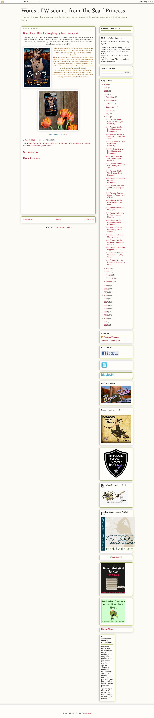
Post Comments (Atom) (63, 227)
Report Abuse (107, 629)
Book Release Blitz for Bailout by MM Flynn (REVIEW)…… (114, 122)
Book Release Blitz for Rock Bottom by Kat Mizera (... (114, 202)
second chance (36, 146)
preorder (61, 143)
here (65, 135)
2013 (106, 315)
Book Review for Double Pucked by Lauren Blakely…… (115, 215)
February (109, 278)
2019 (106, 295)
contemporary (37, 143)
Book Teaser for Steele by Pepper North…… (115, 248)
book (30, 143)
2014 (106, 312)
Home (58, 220)
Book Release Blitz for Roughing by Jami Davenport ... (114, 129)
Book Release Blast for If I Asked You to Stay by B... (115, 188)
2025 (106, 88)
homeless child (48, 143)
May (108, 268)
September (110, 107)
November (110, 100)
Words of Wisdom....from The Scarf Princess (73, 10)
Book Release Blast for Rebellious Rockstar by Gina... (115, 262)
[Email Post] (40, 140)
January (109, 281)
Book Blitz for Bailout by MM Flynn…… (114, 209)
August (109, 110)
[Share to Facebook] (51, 140)
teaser (49, 146)
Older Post (89, 220)
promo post (68, 143)
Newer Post (28, 220)
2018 (106, 299)
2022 (106, 286)
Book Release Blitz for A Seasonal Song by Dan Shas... (115, 136)
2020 (106, 292)
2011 (106, 322)
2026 (106, 84)
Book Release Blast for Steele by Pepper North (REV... (115, 195)
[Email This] (44, 140)
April (108, 271)
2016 (106, 305)
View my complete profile (110, 340)
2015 (106, 309)
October (109, 104)
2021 (106, 289)
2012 (106, 318)
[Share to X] (49, 140)
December (110, 97)
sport (44, 146)
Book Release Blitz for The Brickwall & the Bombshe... (114, 173)
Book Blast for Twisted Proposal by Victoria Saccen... (114, 230)
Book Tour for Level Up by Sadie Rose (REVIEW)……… (115, 144)
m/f (56, 143)
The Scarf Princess (111, 337)
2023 (106, 94)
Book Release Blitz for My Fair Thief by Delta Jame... (115, 166)
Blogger (89, 713)
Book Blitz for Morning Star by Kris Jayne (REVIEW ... (114, 158)
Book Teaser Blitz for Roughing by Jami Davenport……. (113, 222)
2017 (106, 302)
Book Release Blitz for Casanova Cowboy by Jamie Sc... (115, 242)
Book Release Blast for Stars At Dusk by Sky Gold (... (114, 255)
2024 (106, 91)
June (108, 117)
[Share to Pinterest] (53, 140)
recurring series (78, 143)
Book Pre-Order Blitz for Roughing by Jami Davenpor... (115, 151)
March (108, 275)
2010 (106, 325)
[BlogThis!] (47, 140)
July (107, 114)
